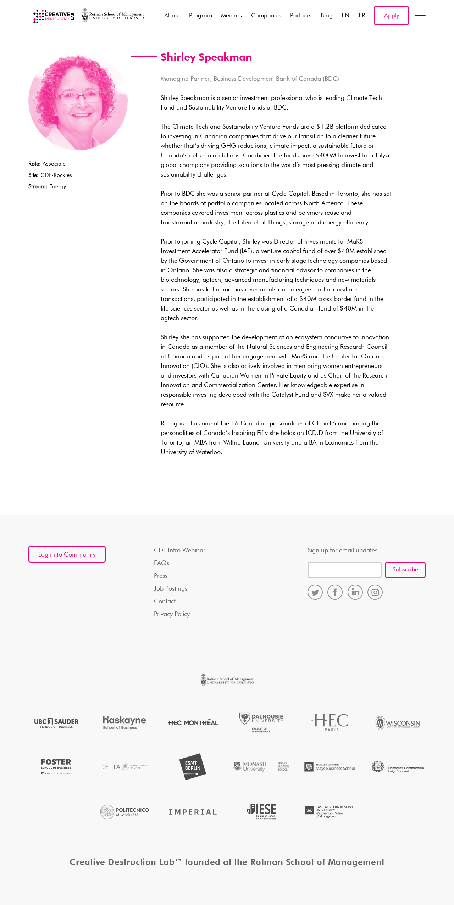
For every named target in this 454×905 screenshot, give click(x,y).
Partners (300, 16)
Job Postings (170, 589)
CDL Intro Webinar (179, 550)
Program (200, 16)
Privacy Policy (172, 614)
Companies (266, 16)
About (172, 16)
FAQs (161, 563)
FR (362, 16)
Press (160, 576)
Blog (327, 16)
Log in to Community (67, 555)
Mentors (231, 16)
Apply (391, 16)
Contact (165, 601)
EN (345, 16)
